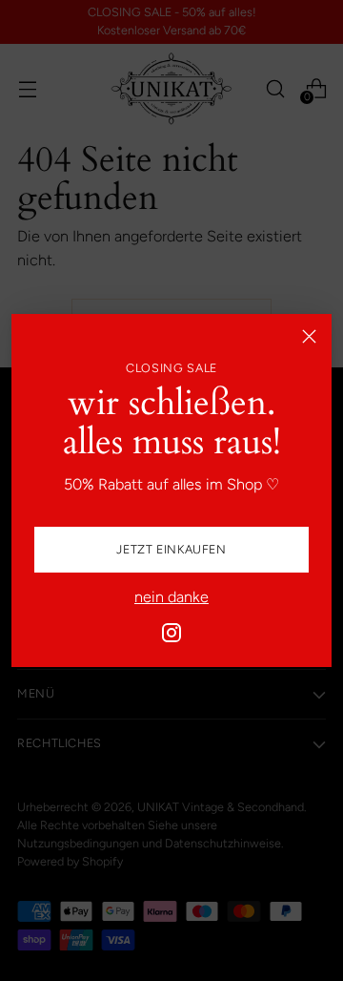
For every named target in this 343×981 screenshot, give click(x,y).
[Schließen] (309, 336)
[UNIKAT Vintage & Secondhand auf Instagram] (171, 636)
